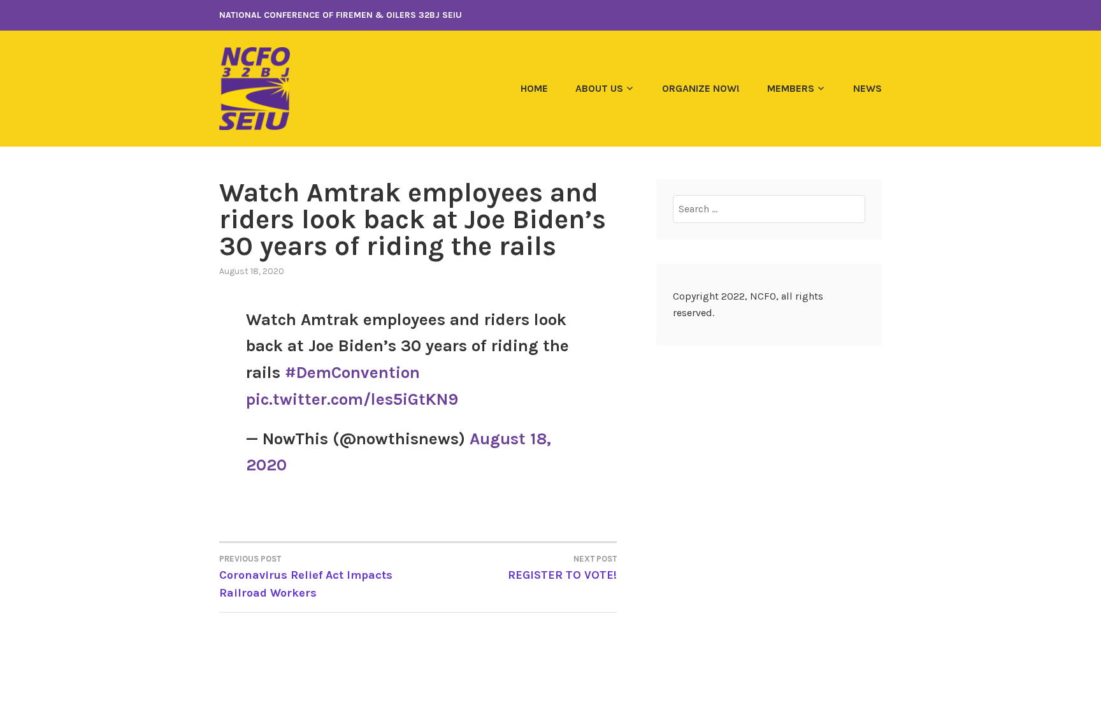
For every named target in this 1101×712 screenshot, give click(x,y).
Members (790, 88)
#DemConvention (352, 372)
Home (534, 88)
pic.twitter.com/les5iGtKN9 (352, 399)
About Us (599, 88)
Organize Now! (701, 88)
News (867, 88)
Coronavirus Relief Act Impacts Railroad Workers (305, 577)
